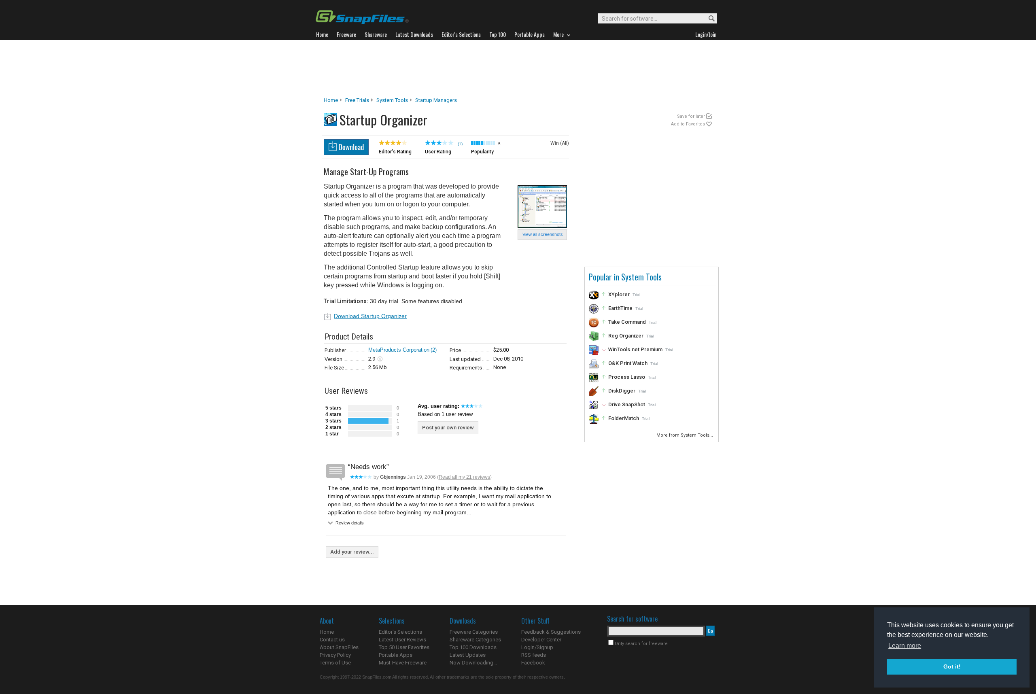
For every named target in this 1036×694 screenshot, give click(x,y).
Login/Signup (537, 647)
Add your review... (352, 552)
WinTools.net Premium (635, 349)
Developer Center (541, 640)
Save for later (691, 116)
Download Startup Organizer (370, 316)
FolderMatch (623, 418)
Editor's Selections (400, 632)
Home (331, 100)
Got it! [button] (952, 666)
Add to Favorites (688, 124)
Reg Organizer (625, 336)
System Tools (392, 100)
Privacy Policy (335, 655)
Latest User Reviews (402, 640)
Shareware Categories (475, 640)
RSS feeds (533, 655)
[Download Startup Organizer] (346, 152)
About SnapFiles (339, 647)
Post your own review (448, 427)
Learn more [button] (904, 645)
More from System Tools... (685, 435)
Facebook (533, 663)
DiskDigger (621, 391)
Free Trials (357, 100)
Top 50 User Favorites (404, 647)
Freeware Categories (474, 632)
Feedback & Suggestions (551, 632)
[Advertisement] (518, 68)
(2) (434, 350)
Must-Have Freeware (403, 663)
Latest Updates (468, 655)
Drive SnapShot (626, 404)
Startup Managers (436, 100)
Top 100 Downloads (473, 647)
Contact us (332, 640)
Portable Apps (395, 655)
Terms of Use (335, 663)
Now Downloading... (473, 663)
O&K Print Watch (628, 363)
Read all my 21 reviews (464, 477)
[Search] (708, 18)
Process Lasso (626, 377)
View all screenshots (542, 234)
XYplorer (619, 294)
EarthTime (620, 308)
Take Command (627, 322)
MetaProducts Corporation (398, 350)
